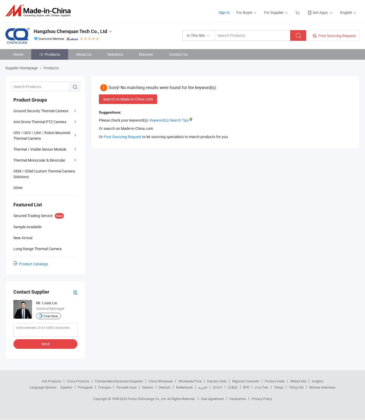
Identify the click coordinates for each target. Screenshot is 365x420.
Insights (317, 381)
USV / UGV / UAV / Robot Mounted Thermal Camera (41, 135)
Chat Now (51, 316)
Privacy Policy (262, 399)
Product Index (275, 381)
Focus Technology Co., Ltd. (147, 399)
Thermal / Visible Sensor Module (39, 149)
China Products (78, 381)
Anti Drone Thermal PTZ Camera (40, 121)
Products (52, 54)
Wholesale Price (189, 381)
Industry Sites (217, 381)
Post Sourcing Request (337, 35)
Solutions (115, 54)
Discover (146, 54)
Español (66, 387)
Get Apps (320, 12)
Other (18, 187)
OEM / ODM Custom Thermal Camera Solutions (44, 174)
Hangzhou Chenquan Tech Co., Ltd (70, 31)
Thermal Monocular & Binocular (39, 160)
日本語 (233, 387)
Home (18, 54)
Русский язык (127, 387)
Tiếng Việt (296, 387)
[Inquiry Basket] (298, 12)
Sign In (224, 12)
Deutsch (164, 387)
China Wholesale (161, 381)
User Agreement (212, 399)
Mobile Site (298, 381)
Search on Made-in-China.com (128, 99)
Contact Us (178, 54)
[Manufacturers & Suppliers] (39, 10)
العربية (202, 387)
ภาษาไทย (261, 387)
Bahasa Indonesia (322, 387)
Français (104, 387)
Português (85, 387)
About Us (83, 54)
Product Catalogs (33, 263)
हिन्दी (246, 387)
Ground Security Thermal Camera (40, 110)
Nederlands (184, 387)
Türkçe (278, 387)
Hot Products (51, 381)
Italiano (147, 387)
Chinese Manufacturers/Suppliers (119, 381)
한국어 (217, 387)
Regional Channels (245, 381)
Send (45, 343)
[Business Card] (75, 292)
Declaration (238, 399)
